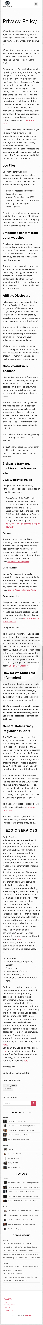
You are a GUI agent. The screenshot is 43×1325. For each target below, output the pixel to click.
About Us (8, 1299)
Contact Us (8, 1310)
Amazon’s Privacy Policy (18, 561)
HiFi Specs (29, 1315)
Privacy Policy (10, 1304)
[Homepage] (7, 4)
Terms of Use (9, 1307)
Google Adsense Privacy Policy (21, 590)
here (19, 939)
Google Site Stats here (19, 666)
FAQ (5, 1302)
